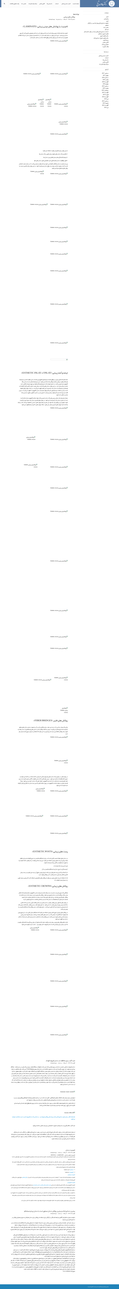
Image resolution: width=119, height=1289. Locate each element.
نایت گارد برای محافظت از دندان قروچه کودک (60, 1060)
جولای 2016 (105, 84)
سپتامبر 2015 (105, 90)
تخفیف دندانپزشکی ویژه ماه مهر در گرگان (98, 23)
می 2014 (106, 99)
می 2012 (106, 107)
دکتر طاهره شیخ (104, 36)
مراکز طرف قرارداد (103, 64)
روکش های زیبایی (69, 17)
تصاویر (106, 25)
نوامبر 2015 (105, 88)
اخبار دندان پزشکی (103, 55)
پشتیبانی (106, 19)
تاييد (107, 21)
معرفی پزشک (105, 44)
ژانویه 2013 (105, 103)
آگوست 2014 (105, 96)
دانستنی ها (58, 19)
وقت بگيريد (105, 46)
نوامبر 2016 (105, 79)
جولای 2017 (105, 75)
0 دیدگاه (65, 19)
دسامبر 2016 (105, 77)
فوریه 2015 (105, 94)
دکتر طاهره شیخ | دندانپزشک (101, 38)
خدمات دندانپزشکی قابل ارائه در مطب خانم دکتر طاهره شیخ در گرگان (96, 32)
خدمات (59, 1063)
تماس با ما (106, 27)
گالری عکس (105, 42)
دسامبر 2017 (105, 73)
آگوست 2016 (105, 82)
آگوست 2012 (105, 105)
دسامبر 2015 (105, 86)
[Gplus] (14, 1286)
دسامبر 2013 (105, 101)
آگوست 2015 (105, 92)
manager (50, 19)
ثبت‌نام (106, 29)
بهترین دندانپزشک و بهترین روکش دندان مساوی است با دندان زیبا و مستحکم (49, 1211)
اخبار (107, 16)
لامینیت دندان (70, 1150)
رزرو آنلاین (105, 40)
